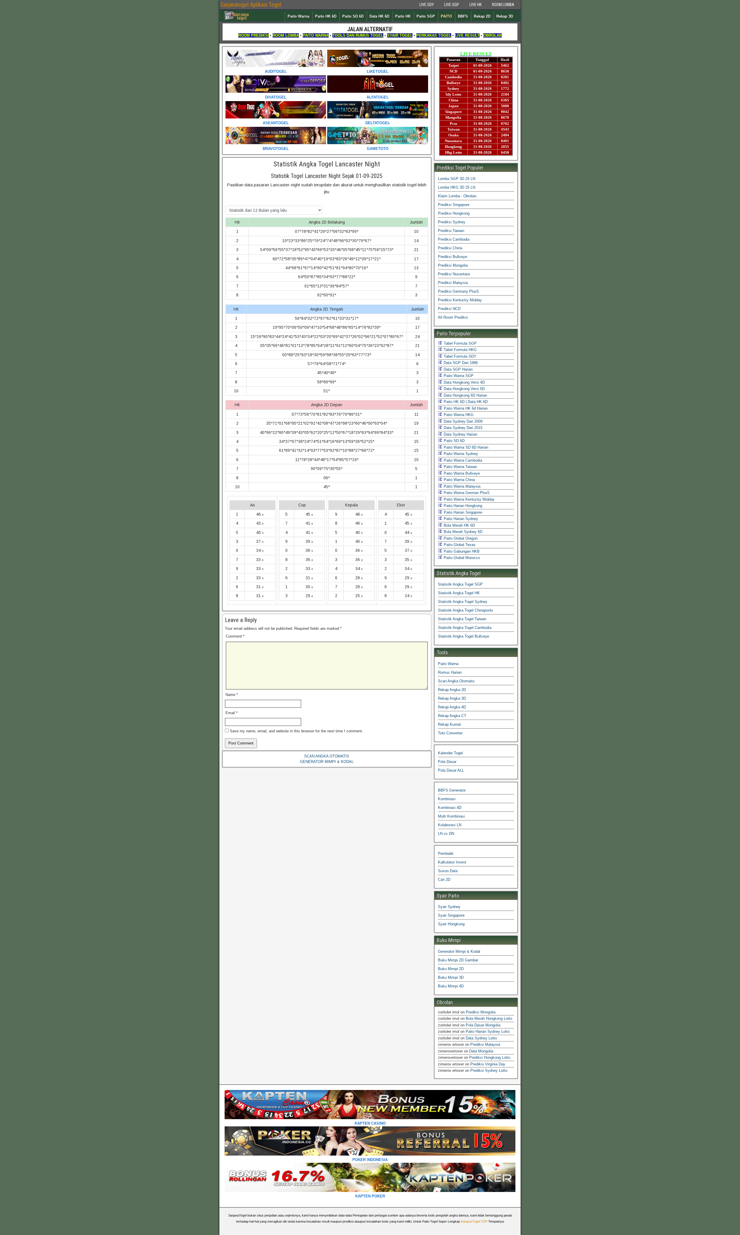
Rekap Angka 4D (452, 707)
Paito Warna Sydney (460, 454)
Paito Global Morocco (461, 558)
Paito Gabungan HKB (461, 551)
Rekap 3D (504, 16)
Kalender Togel (450, 753)
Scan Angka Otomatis (456, 681)
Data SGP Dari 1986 (460, 363)
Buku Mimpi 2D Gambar (458, 960)
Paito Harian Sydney (460, 519)
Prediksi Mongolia (453, 265)
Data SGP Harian (458, 369)
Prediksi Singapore (453, 205)
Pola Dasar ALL (451, 770)
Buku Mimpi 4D (451, 986)
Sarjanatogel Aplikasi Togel (251, 4)
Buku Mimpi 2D (451, 969)
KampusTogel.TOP (474, 1221)
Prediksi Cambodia (453, 239)
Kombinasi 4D (449, 807)
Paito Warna (298, 16)
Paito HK (403, 16)
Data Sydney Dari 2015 (462, 428)
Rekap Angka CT (452, 716)
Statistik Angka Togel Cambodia (464, 627)
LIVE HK (475, 4)
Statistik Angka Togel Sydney (462, 601)
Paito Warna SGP (458, 376)
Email (231, 713)
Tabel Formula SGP (460, 343)
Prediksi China (450, 248)
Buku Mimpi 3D (451, 977)
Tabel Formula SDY (459, 356)
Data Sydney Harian (460, 434)
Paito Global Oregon (460, 538)
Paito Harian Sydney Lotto (488, 1031)
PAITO (446, 16)
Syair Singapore (451, 915)
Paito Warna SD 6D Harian (465, 447)
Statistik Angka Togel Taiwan (462, 619)
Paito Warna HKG (458, 415)
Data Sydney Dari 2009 (462, 421)
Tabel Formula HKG (460, 350)
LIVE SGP (451, 4)
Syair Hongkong (451, 924)
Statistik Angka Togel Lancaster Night (326, 164)
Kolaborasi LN (449, 825)
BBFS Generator (452, 790)
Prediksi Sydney (451, 222)
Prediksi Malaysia (453, 283)
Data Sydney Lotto (481, 1038)
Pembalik (446, 853)
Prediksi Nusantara (454, 274)
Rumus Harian (450, 672)
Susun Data (448, 871)
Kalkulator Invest (452, 862)
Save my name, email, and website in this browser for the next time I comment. (296, 731)
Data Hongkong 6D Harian (465, 395)
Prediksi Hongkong (453, 213)
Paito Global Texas (459, 545)
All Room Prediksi (453, 317)
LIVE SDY (426, 4)
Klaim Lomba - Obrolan (457, 196)
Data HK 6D (379, 16)
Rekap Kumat (449, 724)
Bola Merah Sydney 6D (462, 532)
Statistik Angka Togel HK (459, 593)
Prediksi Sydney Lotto (488, 1070)
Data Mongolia (481, 1051)
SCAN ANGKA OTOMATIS (326, 756)
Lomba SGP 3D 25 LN (456, 179)
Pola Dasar (447, 761)
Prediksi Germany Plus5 (458, 291)
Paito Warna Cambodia (462, 460)
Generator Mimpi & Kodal (459, 951)
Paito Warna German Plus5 (466, 493)
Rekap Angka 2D (452, 690)
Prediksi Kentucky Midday (460, 300)
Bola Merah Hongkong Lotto (489, 1018)
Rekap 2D (482, 16)
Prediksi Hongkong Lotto (489, 1057)
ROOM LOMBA (503, 4)
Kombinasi (447, 799)
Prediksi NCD (449, 309)
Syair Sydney (449, 907)
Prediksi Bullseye (452, 257)
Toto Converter (450, 733)
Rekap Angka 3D (452, 698)
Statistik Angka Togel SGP (460, 584)
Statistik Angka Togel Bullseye (463, 636)
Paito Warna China (459, 480)
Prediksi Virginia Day (487, 1064)
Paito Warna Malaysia (461, 486)
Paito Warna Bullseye (461, 473)
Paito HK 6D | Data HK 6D (465, 402)
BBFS (463, 16)
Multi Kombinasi (451, 816)
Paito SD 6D (353, 16)
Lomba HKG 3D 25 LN (456, 187)
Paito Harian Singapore (462, 512)
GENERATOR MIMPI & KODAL (327, 761)
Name (231, 694)
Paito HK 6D (325, 16)
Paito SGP (426, 16)
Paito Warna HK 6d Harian (465, 408)
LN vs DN (446, 833)
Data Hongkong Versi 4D (464, 382)
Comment (235, 636)
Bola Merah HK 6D (459, 525)
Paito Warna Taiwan (460, 467)
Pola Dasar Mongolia (483, 1025)
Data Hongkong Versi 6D (464, 389)
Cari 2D (444, 879)
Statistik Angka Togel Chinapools (465, 610)
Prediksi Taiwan (451, 231)
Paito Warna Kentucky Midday (469, 499)
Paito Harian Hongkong (462, 506)
